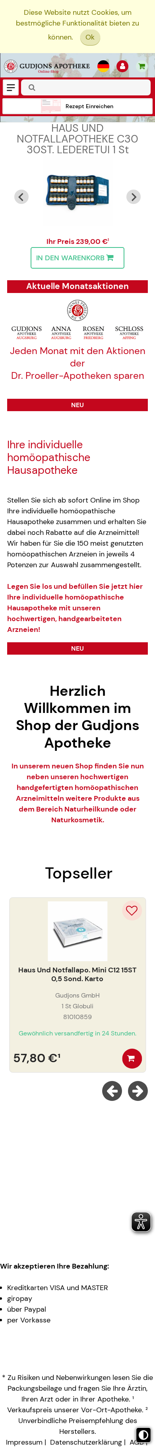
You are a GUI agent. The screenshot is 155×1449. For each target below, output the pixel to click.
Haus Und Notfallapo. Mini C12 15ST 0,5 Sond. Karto (77, 974)
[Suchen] (32, 88)
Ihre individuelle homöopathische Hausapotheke (48, 457)
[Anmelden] (122, 66)
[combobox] (86, 87)
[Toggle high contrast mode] (143, 1435)
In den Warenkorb (70, 258)
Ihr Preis (61, 241)
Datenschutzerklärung (86, 1442)
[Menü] (11, 87)
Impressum (24, 1442)
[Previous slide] (21, 197)
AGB (137, 1442)
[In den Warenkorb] (132, 1059)
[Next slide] (133, 197)
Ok (90, 37)
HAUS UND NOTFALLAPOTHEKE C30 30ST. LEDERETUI (77, 138)
